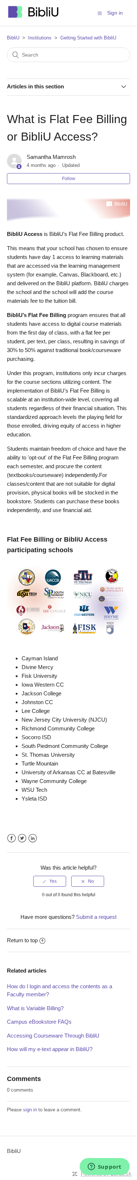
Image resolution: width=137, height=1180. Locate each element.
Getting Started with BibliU (88, 38)
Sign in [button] (115, 13)
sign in (30, 1109)
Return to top (22, 940)
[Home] (33, 17)
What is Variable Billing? (35, 1008)
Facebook (11, 838)
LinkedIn (32, 838)
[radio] (49, 881)
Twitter (22, 838)
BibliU (13, 38)
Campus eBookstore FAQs (39, 1022)
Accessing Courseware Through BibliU (53, 1035)
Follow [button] (68, 178)
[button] (100, 13)
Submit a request (96, 917)
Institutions (40, 38)
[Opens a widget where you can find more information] (104, 1167)
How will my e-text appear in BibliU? (49, 1049)
